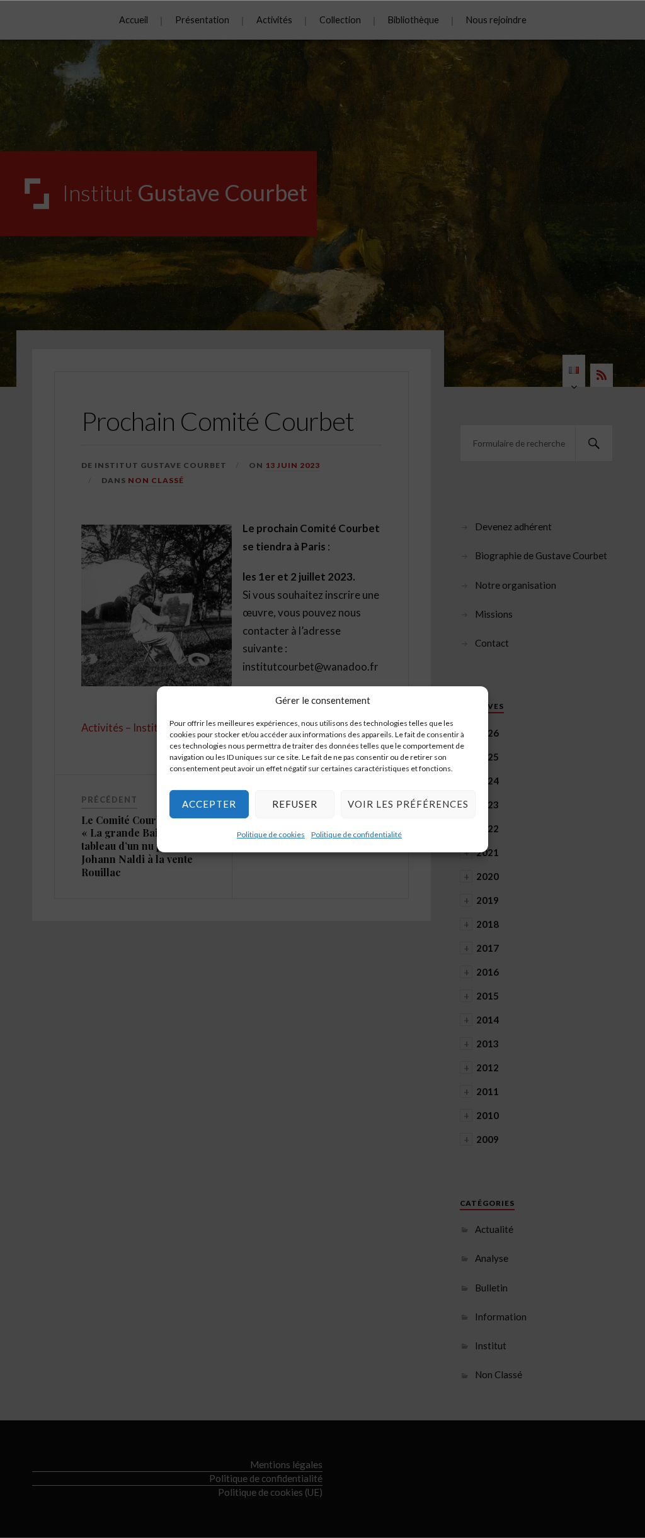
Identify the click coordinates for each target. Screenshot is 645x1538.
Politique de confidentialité (356, 834)
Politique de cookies (271, 834)
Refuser (294, 804)
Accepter (209, 804)
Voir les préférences (408, 804)
